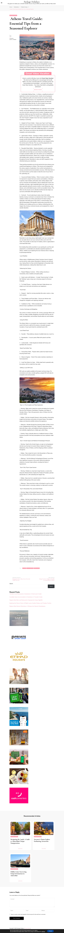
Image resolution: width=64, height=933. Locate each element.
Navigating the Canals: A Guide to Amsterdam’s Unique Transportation (20, 841)
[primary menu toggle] (1, 2)
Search (11, 583)
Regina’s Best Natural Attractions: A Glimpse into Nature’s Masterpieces (27, 606)
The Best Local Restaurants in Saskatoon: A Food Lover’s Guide (25, 594)
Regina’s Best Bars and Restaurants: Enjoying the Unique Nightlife (26, 600)
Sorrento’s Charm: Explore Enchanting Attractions (42, 840)
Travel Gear (36, 568)
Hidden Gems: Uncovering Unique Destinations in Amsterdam (18, 873)
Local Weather (30, 568)
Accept (50, 931)
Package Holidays (32, 1)
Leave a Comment (14, 39)
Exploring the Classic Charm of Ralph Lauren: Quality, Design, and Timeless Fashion (30, 603)
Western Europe (13, 15)
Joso (10, 36)
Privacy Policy (27, 928)
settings (43, 931)
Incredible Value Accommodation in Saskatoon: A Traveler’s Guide (26, 597)
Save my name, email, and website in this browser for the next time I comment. (28, 914)
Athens (24, 568)
